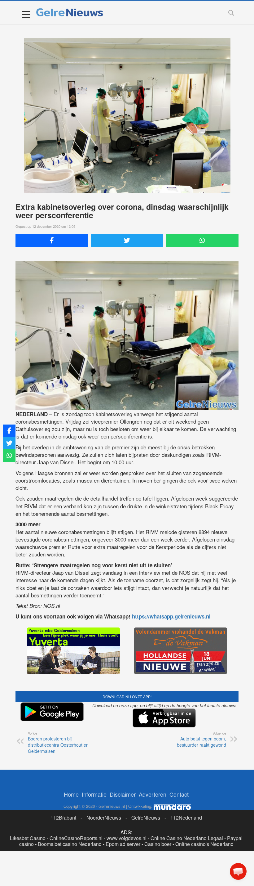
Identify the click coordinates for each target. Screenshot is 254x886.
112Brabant (63, 817)
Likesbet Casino (28, 838)
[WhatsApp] (202, 240)
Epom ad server (123, 844)
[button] (238, 871)
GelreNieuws (145, 817)
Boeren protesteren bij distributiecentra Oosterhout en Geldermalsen (58, 742)
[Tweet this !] (127, 240)
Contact (179, 794)
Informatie (94, 794)
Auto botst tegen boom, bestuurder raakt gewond (201, 739)
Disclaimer (123, 794)
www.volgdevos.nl (127, 838)
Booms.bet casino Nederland (70, 844)
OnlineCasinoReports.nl (76, 838)
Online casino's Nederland (204, 844)
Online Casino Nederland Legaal (187, 838)
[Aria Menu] (25, 14)
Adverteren (152, 794)
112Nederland (186, 817)
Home (71, 794)
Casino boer (157, 844)
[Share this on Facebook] (51, 240)
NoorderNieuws (103, 817)
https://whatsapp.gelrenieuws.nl (171, 616)
